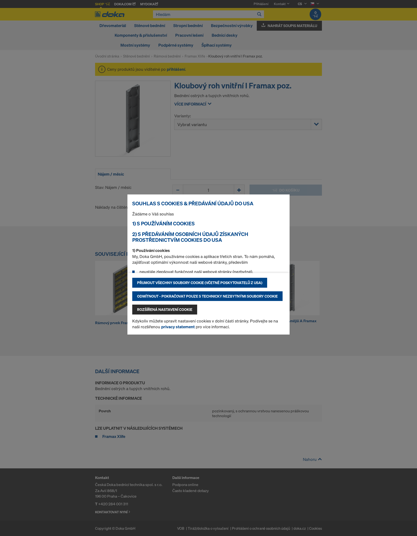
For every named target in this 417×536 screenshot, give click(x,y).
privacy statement (178, 326)
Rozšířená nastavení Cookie (164, 309)
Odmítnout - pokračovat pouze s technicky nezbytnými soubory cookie (207, 296)
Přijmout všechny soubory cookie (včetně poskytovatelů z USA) (199, 282)
